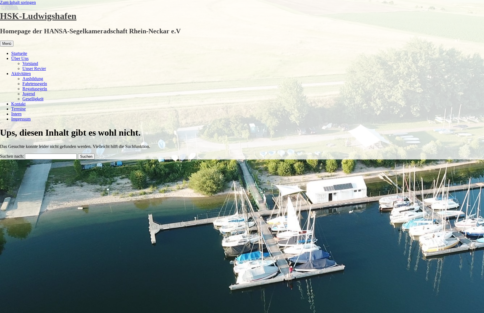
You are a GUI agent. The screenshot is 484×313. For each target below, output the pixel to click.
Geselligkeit (32, 98)
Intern (16, 114)
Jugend (28, 93)
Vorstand (30, 63)
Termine (18, 108)
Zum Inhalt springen (18, 2)
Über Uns (20, 58)
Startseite (19, 53)
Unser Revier (34, 68)
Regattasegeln (34, 88)
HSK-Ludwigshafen (38, 16)
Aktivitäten (21, 73)
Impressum (21, 119)
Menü (6, 43)
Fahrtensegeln (34, 83)
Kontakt (18, 103)
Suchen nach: (12, 156)
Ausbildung (32, 78)
